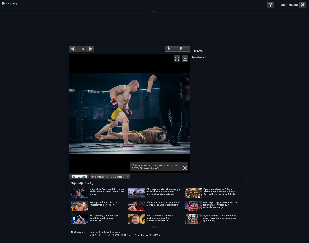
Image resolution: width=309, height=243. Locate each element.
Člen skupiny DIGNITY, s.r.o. (149, 235)
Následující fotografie (160, 113)
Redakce (105, 232)
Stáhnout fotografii (185, 58)
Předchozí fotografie (99, 113)
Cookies (116, 232)
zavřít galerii (289, 4)
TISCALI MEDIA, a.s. (122, 235)
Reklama (94, 232)
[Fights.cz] (9, 5)
